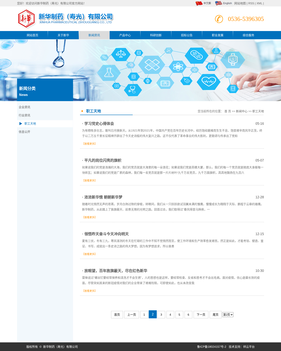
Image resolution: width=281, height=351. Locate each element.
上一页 (131, 314)
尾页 (215, 314)
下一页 (201, 314)
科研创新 (156, 35)
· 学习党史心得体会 (173, 124)
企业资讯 (24, 107)
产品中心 (125, 35)
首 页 (227, 111)
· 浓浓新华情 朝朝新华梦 (173, 197)
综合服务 (248, 35)
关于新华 (63, 35)
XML (259, 3)
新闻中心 (241, 111)
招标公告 (187, 35)
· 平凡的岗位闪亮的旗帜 (173, 160)
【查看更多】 (89, 144)
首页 (117, 314)
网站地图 (240, 3)
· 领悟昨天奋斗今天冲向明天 (173, 234)
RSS (251, 3)
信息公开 (24, 131)
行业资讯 (24, 115)
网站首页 (32, 35)
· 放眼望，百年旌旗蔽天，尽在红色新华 (173, 271)
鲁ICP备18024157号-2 (211, 346)
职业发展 (217, 35)
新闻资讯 (94, 35)
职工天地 (30, 123)
